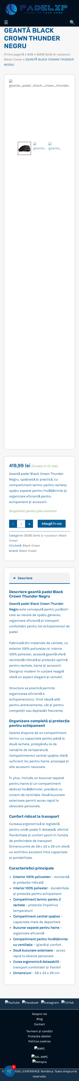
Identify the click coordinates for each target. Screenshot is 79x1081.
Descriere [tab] (25, 578)
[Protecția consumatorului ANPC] (39, 1048)
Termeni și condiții (39, 1031)
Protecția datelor (39, 1036)
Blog (39, 1019)
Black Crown (31, 545)
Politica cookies (39, 1041)
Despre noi (39, 1014)
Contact (39, 1024)
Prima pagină (14, 54)
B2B (30, 54)
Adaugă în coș (52, 523)
